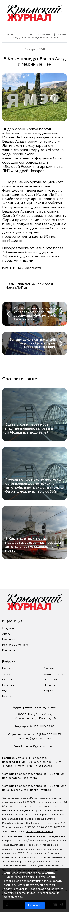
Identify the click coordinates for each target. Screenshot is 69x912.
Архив (6, 633)
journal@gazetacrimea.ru (40, 746)
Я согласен (35, 905)
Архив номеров (54, 674)
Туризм (7, 674)
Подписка (8, 639)
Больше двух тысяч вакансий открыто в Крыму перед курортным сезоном (32, 343)
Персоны (8, 685)
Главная (10, 35)
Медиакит (50, 668)
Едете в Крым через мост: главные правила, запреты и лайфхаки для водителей (29, 428)
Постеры (49, 685)
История (7, 679)
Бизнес (6, 696)
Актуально (45, 35)
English (48, 690)
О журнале (9, 628)
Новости (26, 35)
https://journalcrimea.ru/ (34, 841)
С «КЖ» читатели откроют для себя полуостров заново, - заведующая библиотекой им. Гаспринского (38, 314)
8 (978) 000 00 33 (49, 734)
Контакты (8, 650)
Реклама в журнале (15, 644)
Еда (4, 690)
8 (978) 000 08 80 (42, 726)
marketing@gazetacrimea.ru (35, 738)
